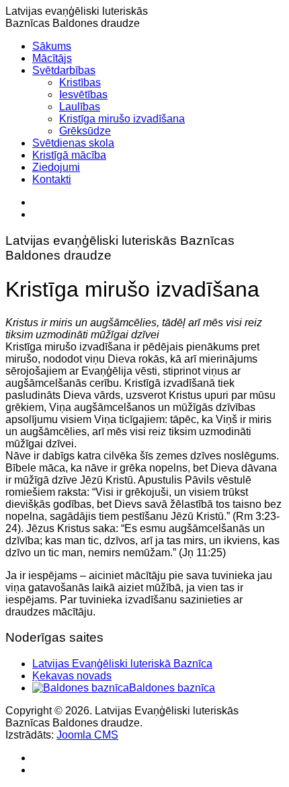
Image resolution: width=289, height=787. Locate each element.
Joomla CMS (87, 735)
